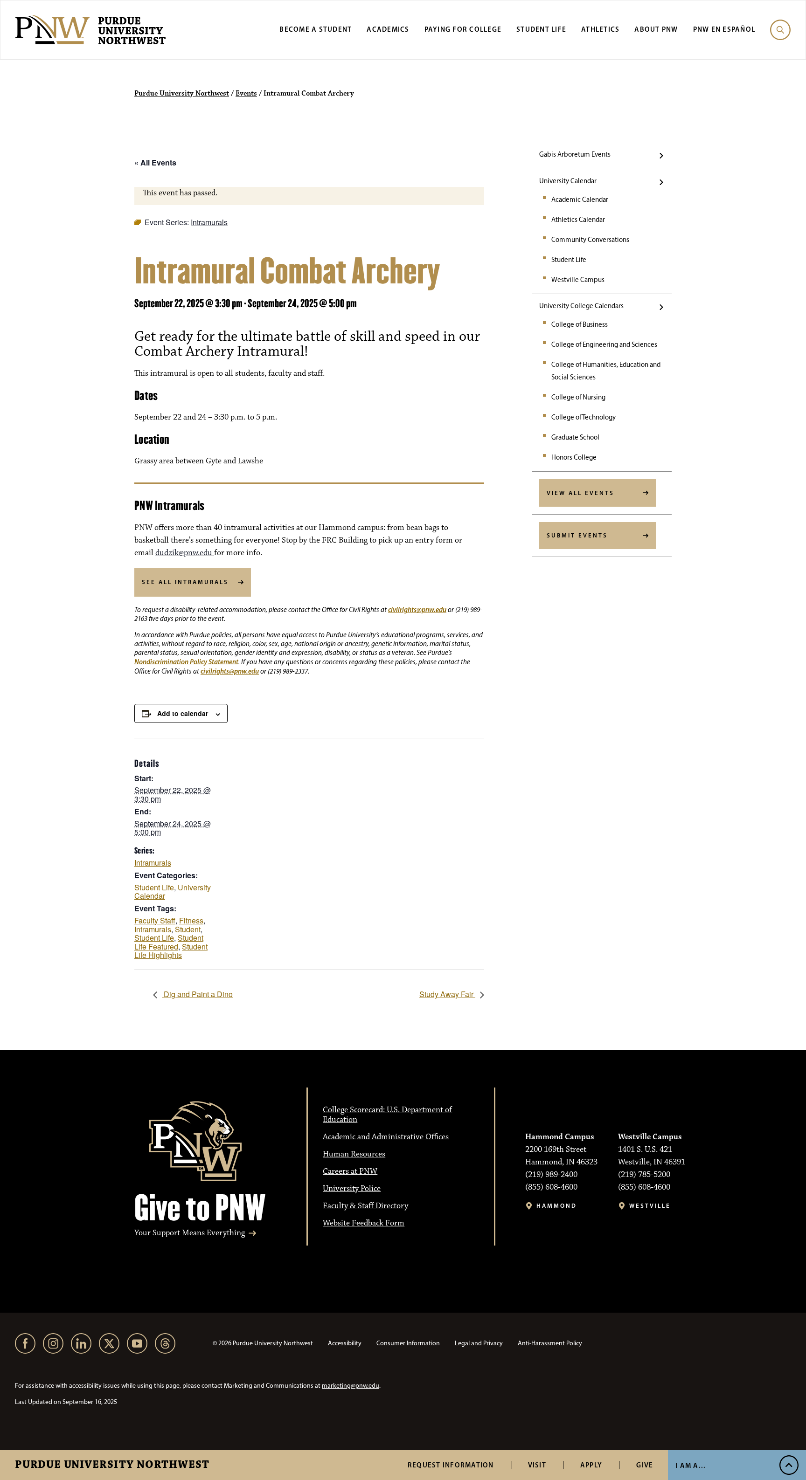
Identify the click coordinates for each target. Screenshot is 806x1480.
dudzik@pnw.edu (184, 553)
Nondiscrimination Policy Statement (186, 661)
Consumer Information (408, 1343)
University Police (352, 1189)
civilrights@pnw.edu (417, 609)
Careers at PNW (350, 1171)
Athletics (600, 29)
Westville (650, 1205)
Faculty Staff (154, 920)
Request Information (451, 1464)
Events (246, 93)
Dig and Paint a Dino (197, 994)
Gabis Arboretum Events (575, 154)
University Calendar (568, 181)
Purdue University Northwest (112, 1465)
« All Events (155, 162)
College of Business (579, 324)
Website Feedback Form (363, 1223)
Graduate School (575, 437)
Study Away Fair (447, 994)
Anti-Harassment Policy (550, 1343)
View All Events (580, 492)
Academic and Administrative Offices (386, 1137)
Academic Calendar (579, 199)
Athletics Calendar (578, 219)
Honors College (574, 457)
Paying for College (463, 29)
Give (644, 1464)
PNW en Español (724, 29)
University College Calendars (581, 306)
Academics (388, 29)
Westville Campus (577, 279)
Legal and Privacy (479, 1343)
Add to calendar (182, 713)
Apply (591, 1464)
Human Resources (354, 1154)
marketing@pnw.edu (350, 1386)
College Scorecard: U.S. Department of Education (387, 1115)
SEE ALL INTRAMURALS (185, 581)
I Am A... (690, 1465)
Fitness (191, 920)
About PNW (656, 29)
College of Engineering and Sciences (604, 344)
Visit (537, 1464)
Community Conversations (590, 239)
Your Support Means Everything (189, 1233)
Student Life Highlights (171, 951)
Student (188, 929)
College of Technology (583, 417)
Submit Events (577, 535)
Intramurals (152, 862)
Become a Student (315, 29)
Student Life (541, 29)
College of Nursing (578, 397)
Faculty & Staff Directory (365, 1206)
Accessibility (344, 1343)
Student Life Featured (168, 942)
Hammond (556, 1205)
